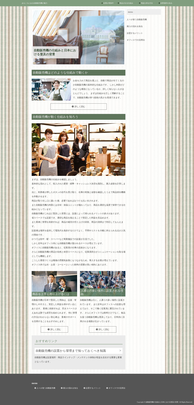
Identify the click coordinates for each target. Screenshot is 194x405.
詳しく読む (80, 106)
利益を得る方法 (147, 3)
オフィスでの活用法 (136, 40)
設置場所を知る (166, 3)
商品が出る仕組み (126, 3)
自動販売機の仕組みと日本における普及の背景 (55, 52)
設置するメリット (135, 33)
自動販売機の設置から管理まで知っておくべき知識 (71, 350)
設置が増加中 (108, 3)
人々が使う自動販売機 (137, 19)
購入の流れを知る (135, 26)
